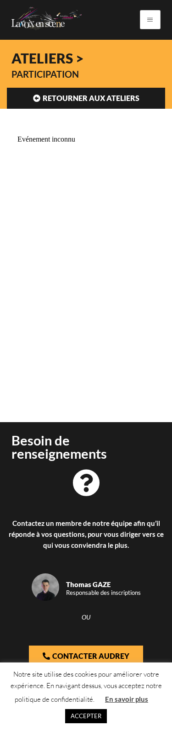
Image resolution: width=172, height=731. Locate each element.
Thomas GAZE (88, 584)
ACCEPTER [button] (86, 716)
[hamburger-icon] (150, 19)
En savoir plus (126, 699)
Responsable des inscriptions (103, 593)
